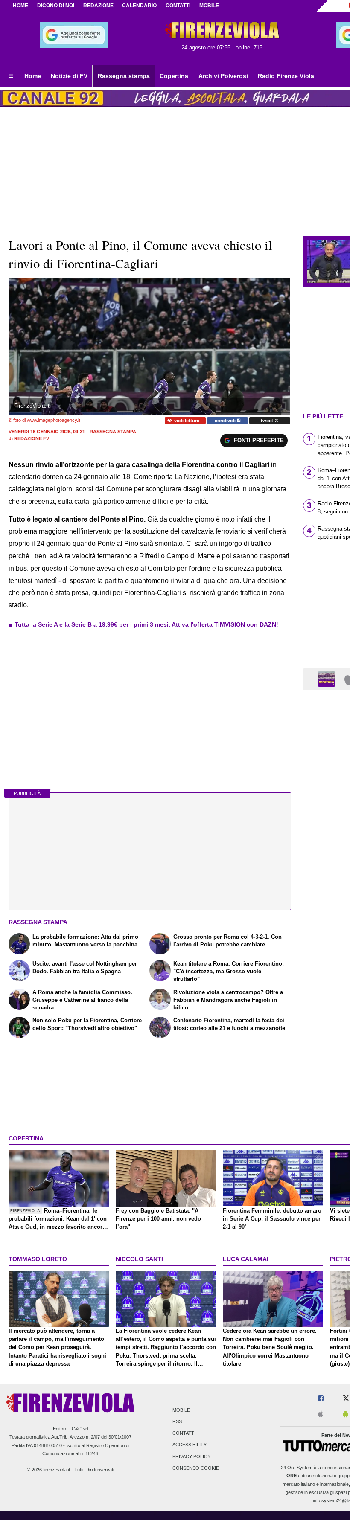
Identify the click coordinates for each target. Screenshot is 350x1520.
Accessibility (189, 1444)
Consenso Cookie (195, 1468)
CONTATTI (178, 5)
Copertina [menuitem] (174, 76)
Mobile (181, 1410)
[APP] (327, 678)
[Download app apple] (320, 1414)
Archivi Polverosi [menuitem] (223, 76)
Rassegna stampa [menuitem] (124, 76)
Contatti (183, 1433)
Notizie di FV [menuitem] (69, 76)
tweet (267, 420)
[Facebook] (320, 1398)
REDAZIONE (98, 5)
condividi (226, 420)
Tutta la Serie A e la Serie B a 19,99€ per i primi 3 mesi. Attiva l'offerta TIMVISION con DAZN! (146, 624)
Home (20, 5)
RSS (177, 1421)
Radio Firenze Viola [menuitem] (286, 76)
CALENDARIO (139, 5)
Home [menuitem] (32, 76)
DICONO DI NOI (55, 5)
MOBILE (209, 5)
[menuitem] (10, 76)
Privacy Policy (191, 1456)
